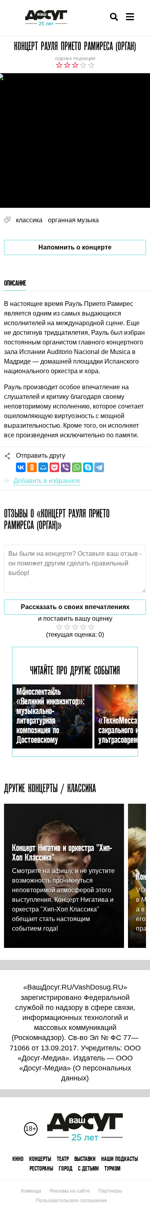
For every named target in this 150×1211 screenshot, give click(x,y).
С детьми (88, 1168)
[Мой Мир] (43, 467)
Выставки (85, 1158)
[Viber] (65, 467)
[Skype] (88, 467)
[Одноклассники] (32, 467)
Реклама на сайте (70, 1191)
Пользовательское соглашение (71, 1200)
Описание (15, 283)
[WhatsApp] (77, 467)
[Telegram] (99, 467)
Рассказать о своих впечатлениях (75, 606)
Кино (18, 1158)
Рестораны (41, 1168)
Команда (31, 1191)
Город (65, 1168)
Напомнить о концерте (75, 247)
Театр (63, 1158)
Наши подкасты (119, 1158)
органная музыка (73, 220)
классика (29, 220)
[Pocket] (54, 467)
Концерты (40, 1158)
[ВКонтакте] (21, 467)
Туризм (112, 1168)
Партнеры (110, 1191)
